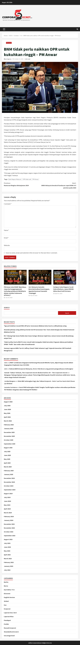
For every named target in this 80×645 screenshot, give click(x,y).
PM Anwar (36, 179)
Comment (8, 204)
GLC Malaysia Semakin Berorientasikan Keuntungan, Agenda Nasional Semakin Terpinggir (40, 277)
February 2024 (9, 516)
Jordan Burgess (9, 381)
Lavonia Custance (10, 387)
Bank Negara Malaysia (15, 179)
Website (7, 245)
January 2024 (8, 520)
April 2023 (7, 555)
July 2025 (7, 451)
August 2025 (8, 448)
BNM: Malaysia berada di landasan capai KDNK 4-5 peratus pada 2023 (58, 185)
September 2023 (9, 536)
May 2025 (7, 459)
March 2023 (8, 558)
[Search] (77, 29)
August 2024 (8, 493)
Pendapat (7, 620)
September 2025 (9, 444)
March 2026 (8, 421)
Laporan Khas (9, 616)
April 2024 (7, 509)
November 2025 (9, 436)
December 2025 (9, 432)
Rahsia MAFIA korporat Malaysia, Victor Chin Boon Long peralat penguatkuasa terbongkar (41, 369)
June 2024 (7, 501)
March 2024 (8, 513)
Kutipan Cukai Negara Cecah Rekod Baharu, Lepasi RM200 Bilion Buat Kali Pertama (64, 277)
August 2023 (8, 539)
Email (6, 238)
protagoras (8, 59)
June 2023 (7, 547)
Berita (6, 582)
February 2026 (9, 425)
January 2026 (8, 428)
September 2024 (9, 490)
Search (7, 307)
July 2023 (7, 543)
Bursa (6, 586)
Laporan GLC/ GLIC (10, 613)
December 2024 (9, 478)
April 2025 (7, 463)
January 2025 (8, 474)
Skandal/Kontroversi (11, 632)
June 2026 (7, 409)
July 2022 (7, 570)
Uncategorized (9, 636)
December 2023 (9, 524)
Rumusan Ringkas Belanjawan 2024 (16, 184)
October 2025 (8, 440)
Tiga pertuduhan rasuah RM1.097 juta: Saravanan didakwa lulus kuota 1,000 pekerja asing (35, 326)
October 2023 (8, 532)
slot (5, 363)
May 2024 (7, 505)
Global (6, 601)
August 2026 (8, 402)
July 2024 (7, 497)
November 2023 (9, 528)
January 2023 (8, 566)
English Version (9, 597)
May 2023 (7, 551)
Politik (6, 624)
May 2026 (7, 413)
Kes (5, 605)
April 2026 (7, 417)
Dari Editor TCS (9, 590)
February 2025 (9, 471)
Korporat (16, 281)
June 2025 (7, 455)
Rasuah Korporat (10, 628)
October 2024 (8, 486)
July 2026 (7, 406)
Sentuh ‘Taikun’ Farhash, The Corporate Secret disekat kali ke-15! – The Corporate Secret (35, 373)
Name (6, 230)
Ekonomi (9, 42)
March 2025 (8, 467)
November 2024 (9, 482)
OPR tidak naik (27, 179)
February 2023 (9, 562)
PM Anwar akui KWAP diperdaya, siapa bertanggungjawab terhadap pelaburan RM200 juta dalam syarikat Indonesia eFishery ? (15, 277)
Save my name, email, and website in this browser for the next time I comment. (31, 253)
